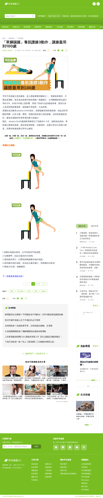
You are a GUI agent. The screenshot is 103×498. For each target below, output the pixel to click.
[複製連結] (66, 50)
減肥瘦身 (38, 27)
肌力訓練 (20, 291)
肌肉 (28, 291)
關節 (12, 291)
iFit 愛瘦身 (85, 490)
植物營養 (48, 477)
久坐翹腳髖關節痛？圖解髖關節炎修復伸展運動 (25, 331)
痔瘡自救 (65, 16)
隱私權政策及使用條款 (68, 474)
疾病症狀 (5, 27)
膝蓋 (36, 291)
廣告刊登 (63, 470)
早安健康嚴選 (86, 470)
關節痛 (44, 291)
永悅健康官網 (86, 464)
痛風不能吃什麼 (54, 16)
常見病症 (20, 38)
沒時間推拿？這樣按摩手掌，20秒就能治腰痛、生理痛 (28, 326)
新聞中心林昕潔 (7, 50)
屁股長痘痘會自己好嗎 (78, 16)
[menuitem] (5, 26)
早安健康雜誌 (86, 474)
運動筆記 (84, 483)
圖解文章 (92, 27)
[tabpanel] (88, 268)
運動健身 (48, 27)
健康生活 (16, 27)
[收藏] (48, 50)
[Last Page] (45, 284)
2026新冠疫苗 (93, 16)
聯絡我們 (63, 467)
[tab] (82, 226)
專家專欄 (81, 27)
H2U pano (85, 480)
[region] (35, 137)
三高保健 (59, 27)
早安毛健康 (85, 477)
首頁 (3, 38)
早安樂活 (34, 480)
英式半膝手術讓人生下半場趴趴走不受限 (22, 320)
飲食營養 (27, 27)
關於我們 (63, 464)
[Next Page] (41, 284)
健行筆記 (84, 486)
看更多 (95, 305)
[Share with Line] (58, 50)
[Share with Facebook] (62, 50)
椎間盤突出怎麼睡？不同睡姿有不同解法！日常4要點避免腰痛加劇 (34, 314)
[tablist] (88, 226)
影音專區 (70, 27)
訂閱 (36, 447)
